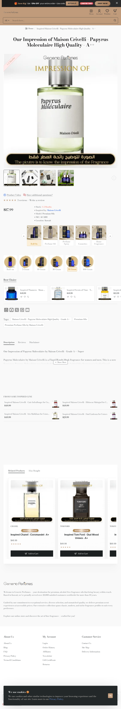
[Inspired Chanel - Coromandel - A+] (32, 501)
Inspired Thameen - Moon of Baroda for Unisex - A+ (33, 290)
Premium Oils (80, 319)
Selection (9, 228)
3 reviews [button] (22, 200)
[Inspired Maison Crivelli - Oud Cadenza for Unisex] (113, 416)
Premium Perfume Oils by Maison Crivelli (24, 325)
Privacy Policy (56, 699)
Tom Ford (65, 526)
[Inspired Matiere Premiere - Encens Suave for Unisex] (104, 293)
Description (9, 342)
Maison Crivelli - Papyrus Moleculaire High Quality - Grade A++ (41, 319)
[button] (7, 178)
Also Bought (34, 470)
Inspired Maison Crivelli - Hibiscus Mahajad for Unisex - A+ (85, 402)
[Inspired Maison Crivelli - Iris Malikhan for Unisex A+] (55, 415)
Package (8, 250)
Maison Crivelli (54, 210)
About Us (9, 636)
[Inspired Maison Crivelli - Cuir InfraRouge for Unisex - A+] (55, 404)
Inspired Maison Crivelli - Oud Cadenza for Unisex (85, 414)
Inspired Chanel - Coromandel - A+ (30, 534)
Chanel (14, 526)
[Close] (117, 3)
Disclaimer (34, 342)
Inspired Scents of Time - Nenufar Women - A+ (79, 290)
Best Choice (10, 279)
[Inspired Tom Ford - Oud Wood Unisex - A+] (81, 501)
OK (110, 695)
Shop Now (102, 3)
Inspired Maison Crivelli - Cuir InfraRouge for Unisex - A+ (27, 402)
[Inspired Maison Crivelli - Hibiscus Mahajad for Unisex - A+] (113, 404)
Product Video (14, 195)
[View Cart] (115, 12)
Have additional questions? (40, 195)
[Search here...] (115, 20)
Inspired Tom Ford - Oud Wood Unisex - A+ (81, 536)
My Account (49, 636)
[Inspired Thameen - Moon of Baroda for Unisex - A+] (11, 293)
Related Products (16, 470)
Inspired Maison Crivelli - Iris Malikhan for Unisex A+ (27, 414)
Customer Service (91, 636)
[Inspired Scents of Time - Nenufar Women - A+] (58, 293)
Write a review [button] (37, 200)
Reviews (22, 342)
